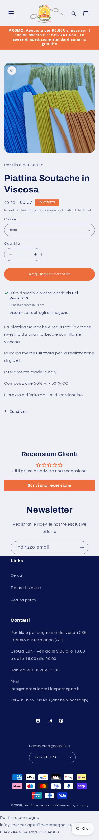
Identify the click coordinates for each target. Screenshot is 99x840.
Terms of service (26, 588)
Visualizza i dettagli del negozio (39, 313)
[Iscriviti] (82, 547)
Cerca (16, 575)
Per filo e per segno (40, 805)
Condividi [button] (18, 412)
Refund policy (23, 600)
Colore (10, 219)
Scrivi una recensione (49, 485)
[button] (11, 14)
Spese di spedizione (43, 210)
